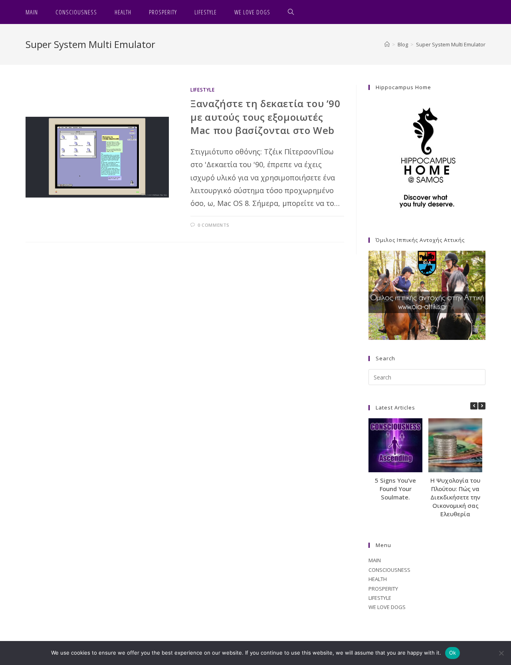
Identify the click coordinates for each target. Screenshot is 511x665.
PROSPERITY (383, 588)
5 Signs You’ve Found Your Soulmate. (395, 488)
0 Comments (214, 225)
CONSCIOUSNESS (389, 569)
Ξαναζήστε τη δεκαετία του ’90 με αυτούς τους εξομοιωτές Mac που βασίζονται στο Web (265, 117)
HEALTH (377, 579)
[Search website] (291, 12)
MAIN (374, 560)
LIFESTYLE (202, 89)
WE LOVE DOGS (387, 607)
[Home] (387, 44)
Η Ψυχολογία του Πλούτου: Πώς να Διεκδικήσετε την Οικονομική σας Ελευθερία (455, 497)
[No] (501, 653)
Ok (452, 652)
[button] (481, 405)
